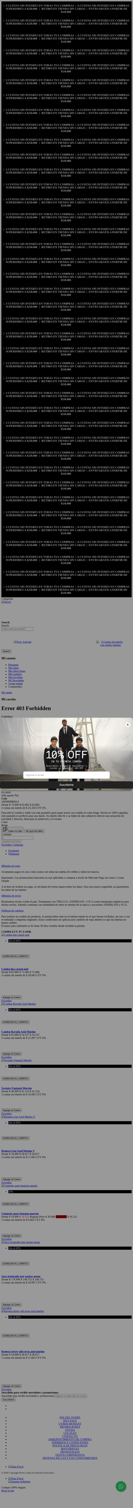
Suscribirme (66, 784)
